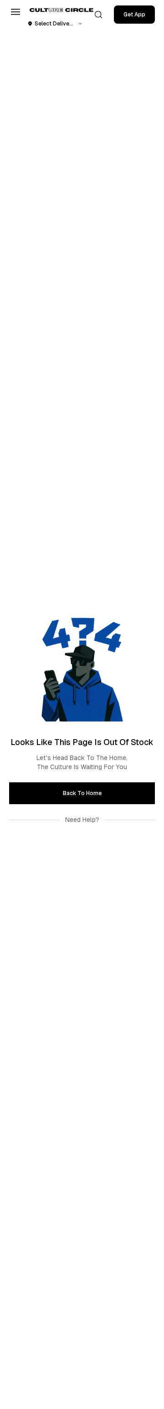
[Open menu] (15, 11)
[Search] (98, 14)
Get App (134, 14)
